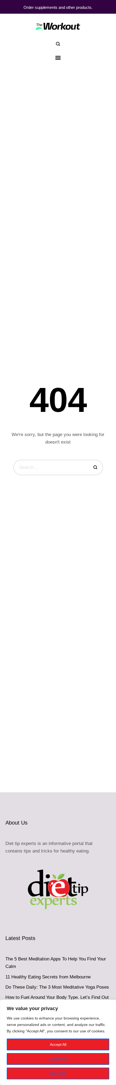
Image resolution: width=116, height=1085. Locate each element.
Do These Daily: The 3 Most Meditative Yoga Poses (57, 987)
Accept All (58, 1044)
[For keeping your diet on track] (58, 26)
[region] (58, 1042)
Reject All (58, 1073)
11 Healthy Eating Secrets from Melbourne (48, 976)
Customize (58, 1059)
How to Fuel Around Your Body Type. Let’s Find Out (57, 997)
